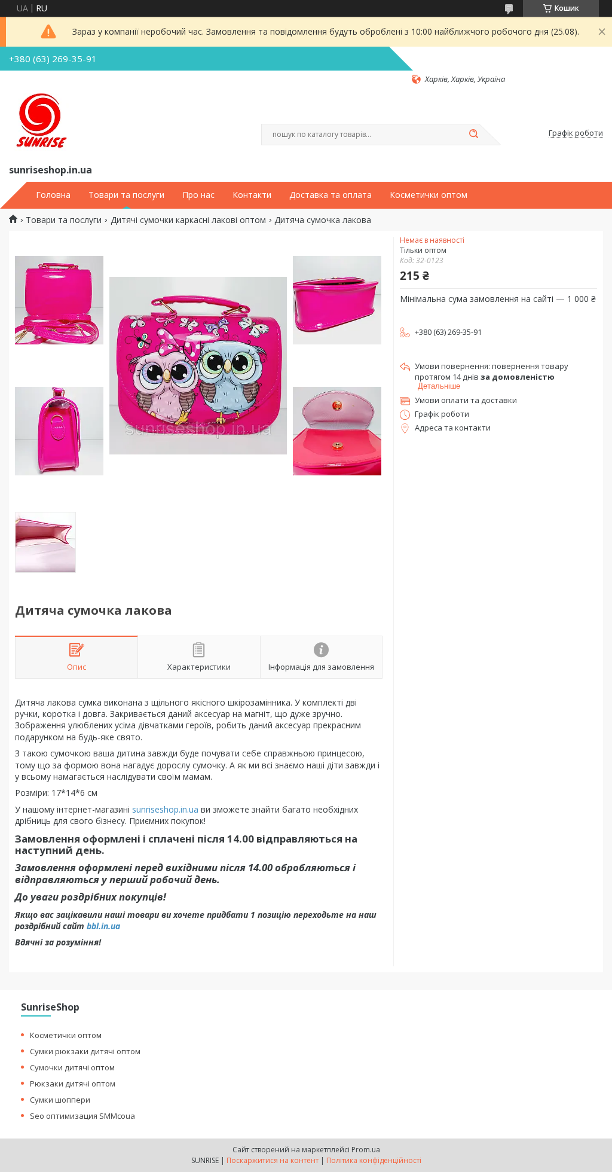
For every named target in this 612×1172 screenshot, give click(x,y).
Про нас (198, 195)
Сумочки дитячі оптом (72, 1067)
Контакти (251, 195)
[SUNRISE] (39, 123)
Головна (53, 195)
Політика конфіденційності (373, 1160)
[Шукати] (473, 134)
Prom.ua (365, 1149)
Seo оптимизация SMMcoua (82, 1115)
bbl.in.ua (103, 926)
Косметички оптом (428, 195)
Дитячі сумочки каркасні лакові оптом (188, 220)
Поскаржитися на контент (273, 1160)
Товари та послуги (126, 195)
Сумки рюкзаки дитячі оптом (85, 1051)
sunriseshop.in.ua (165, 809)
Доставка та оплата (330, 195)
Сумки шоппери (60, 1099)
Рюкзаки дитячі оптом (72, 1083)
